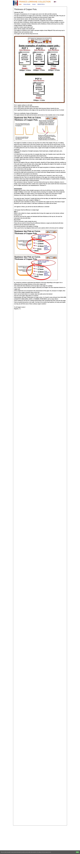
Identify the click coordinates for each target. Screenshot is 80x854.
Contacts (34, 4)
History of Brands (26, 4)
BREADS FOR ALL (41, 4)
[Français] (55, 1)
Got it (77, 852)
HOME (20, 4)
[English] (54, 1)
